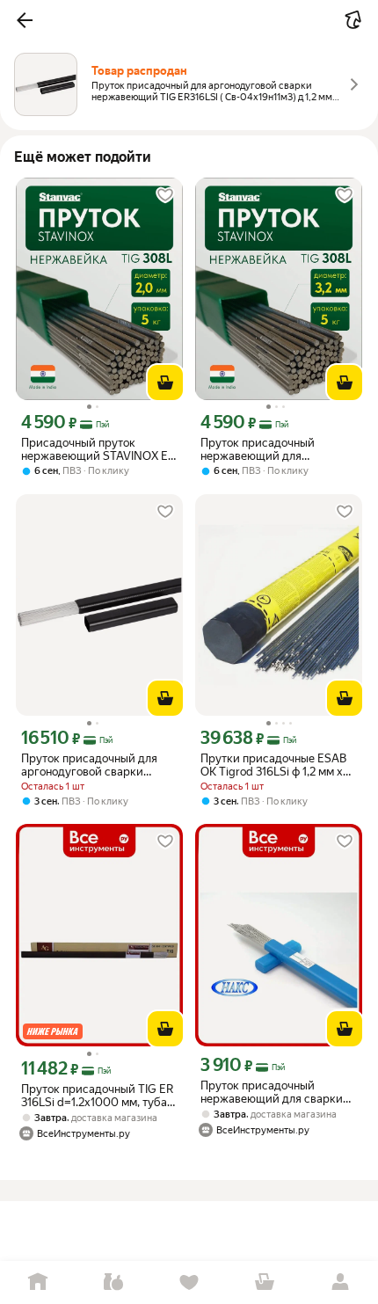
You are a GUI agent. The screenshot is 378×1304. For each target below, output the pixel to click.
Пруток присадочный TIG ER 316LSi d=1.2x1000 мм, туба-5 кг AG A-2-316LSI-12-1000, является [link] (99, 1095)
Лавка (113, 1282)
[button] (24, 20)
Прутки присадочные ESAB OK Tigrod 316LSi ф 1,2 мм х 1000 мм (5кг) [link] (273, 765)
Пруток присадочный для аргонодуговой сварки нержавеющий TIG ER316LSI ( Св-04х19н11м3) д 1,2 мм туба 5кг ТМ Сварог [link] (96, 765)
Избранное (189, 1282)
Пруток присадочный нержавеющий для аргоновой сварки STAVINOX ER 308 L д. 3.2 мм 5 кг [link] (278, 449)
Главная (38, 1282)
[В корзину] (165, 382)
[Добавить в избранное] (165, 195)
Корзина (264, 1282)
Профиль (340, 1282)
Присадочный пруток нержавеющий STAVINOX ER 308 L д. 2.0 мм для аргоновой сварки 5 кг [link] (98, 449)
